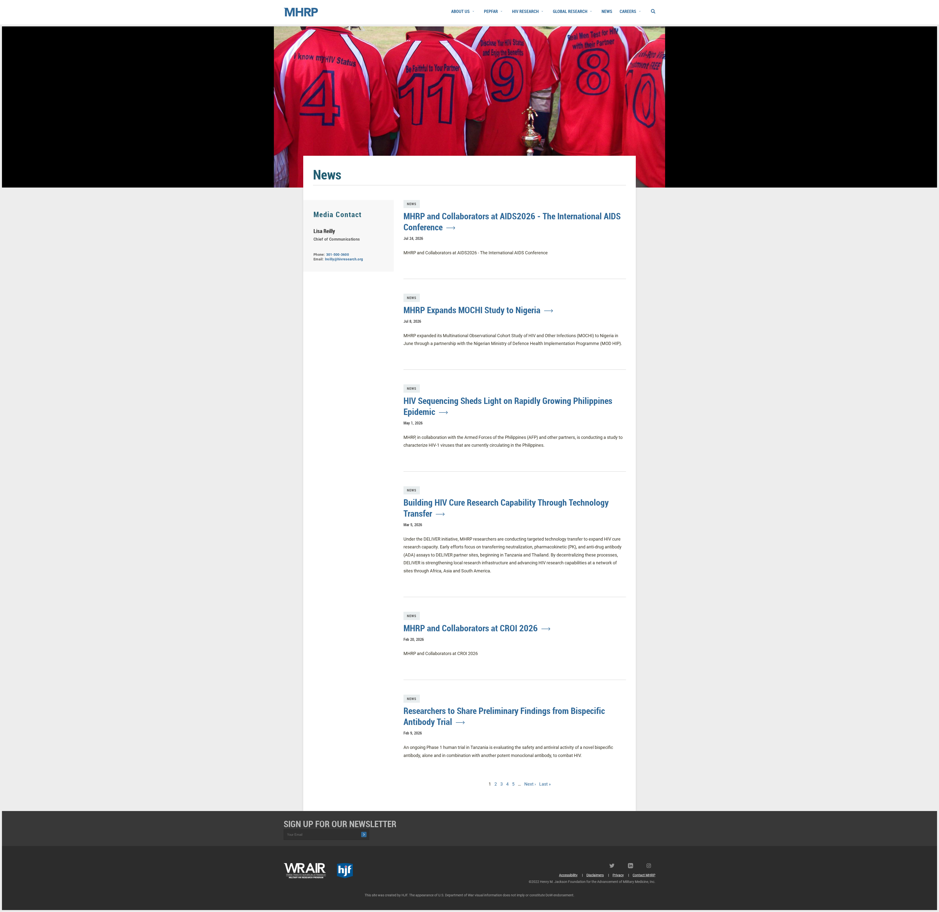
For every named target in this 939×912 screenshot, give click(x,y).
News (607, 11)
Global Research (570, 11)
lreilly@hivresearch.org (344, 259)
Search (652, 10)
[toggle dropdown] (473, 11)
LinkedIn (632, 865)
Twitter (613, 865)
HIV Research (525, 11)
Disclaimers (595, 875)
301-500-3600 (337, 254)
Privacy (618, 875)
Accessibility (568, 875)
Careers (628, 11)
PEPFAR (491, 11)
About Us (460, 11)
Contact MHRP (644, 875)
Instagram (651, 865)
